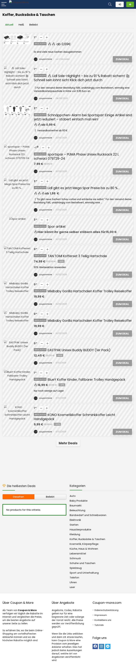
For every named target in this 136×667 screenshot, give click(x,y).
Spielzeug (76, 568)
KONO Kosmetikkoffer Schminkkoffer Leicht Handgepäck (74, 417)
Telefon (74, 577)
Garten (74, 524)
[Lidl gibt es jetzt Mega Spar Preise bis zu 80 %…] (17, 180)
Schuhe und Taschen (82, 563)
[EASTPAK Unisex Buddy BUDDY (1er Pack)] (17, 342)
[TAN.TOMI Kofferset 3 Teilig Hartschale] (17, 248)
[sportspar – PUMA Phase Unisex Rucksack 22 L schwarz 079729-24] (17, 146)
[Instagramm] (101, 646)
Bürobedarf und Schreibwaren (88, 515)
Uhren (73, 582)
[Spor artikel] (17, 219)
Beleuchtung (77, 510)
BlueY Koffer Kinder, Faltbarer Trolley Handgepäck (86, 379)
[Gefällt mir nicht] (41, 37)
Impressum (101, 615)
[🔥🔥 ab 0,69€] (17, 36)
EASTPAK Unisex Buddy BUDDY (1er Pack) (79, 350)
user (72, 587)
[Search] (110, 4)
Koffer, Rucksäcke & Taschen (87, 539)
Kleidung (75, 534)
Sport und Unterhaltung (84, 572)
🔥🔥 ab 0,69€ (59, 44)
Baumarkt (76, 505)
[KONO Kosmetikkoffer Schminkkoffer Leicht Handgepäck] (17, 407)
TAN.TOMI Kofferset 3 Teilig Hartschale (77, 256)
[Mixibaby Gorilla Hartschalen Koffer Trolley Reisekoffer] (17, 283)
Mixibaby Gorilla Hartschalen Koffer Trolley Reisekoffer (90, 291)
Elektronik (75, 520)
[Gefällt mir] (46, 37)
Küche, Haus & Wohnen (84, 548)
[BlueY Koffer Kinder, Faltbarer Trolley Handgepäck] (17, 372)
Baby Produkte (79, 500)
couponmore (45, 59)
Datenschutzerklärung (106, 610)
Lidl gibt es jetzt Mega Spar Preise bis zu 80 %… (84, 188)
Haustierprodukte (80, 529)
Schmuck (75, 558)
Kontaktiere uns (103, 620)
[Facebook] (95, 646)
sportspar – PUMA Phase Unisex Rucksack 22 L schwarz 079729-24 (76, 156)
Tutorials (99, 625)
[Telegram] (107, 646)
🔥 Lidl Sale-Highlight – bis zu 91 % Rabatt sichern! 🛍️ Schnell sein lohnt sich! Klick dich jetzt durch (82, 78)
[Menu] (4, 4)
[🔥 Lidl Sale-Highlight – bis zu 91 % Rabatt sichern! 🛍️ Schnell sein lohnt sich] (17, 68)
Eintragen (130, 4)
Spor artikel (56, 226)
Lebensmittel (78, 553)
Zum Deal (122, 59)
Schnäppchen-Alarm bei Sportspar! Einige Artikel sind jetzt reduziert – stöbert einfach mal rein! (83, 117)
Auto (73, 496)
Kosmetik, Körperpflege (84, 544)
